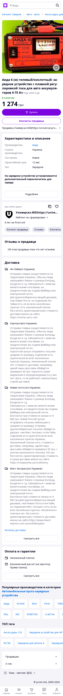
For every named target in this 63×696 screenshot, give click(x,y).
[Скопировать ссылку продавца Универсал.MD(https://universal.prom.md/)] (50, 206)
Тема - (17, 672)
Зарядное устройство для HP (45, 632)
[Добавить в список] (56, 67)
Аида (6, 603)
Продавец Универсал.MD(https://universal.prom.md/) (30, 127)
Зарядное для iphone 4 (31, 643)
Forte (47, 603)
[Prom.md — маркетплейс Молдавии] (5, 5)
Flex (6, 614)
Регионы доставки (15, 530)
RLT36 (7, 643)
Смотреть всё (31, 538)
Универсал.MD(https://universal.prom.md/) (37, 212)
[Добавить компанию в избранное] (57, 206)
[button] (31, 112)
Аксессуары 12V (13, 632)
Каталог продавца (17, 229)
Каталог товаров (11, 14)
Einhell (21, 603)
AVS (17, 614)
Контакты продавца (31, 120)
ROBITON (32, 614)
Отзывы (39, 229)
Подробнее (31, 194)
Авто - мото (33, 14)
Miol (34, 603)
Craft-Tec (50, 614)
